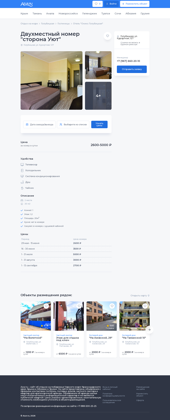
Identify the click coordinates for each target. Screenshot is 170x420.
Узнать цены (99, 124)
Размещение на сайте (142, 388)
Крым (24, 13)
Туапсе (105, 13)
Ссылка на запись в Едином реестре (130, 43)
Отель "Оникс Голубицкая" (88, 24)
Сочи (118, 13)
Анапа (50, 13)
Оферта (140, 400)
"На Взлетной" (32, 338)
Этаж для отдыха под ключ (67, 339)
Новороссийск (68, 13)
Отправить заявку (132, 69)
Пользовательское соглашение (112, 401)
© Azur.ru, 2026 (28, 416)
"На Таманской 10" (134, 338)
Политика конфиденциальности (114, 394)
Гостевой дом (96, 335)
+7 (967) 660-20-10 (128, 61)
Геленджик (89, 13)
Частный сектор (31, 335)
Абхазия (131, 13)
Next (149, 330)
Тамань (37, 13)
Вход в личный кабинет (110, 388)
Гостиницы (64, 24)
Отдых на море (29, 24)
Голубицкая (47, 24)
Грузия (145, 13)
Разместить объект (142, 394)
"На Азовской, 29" (100, 338)
